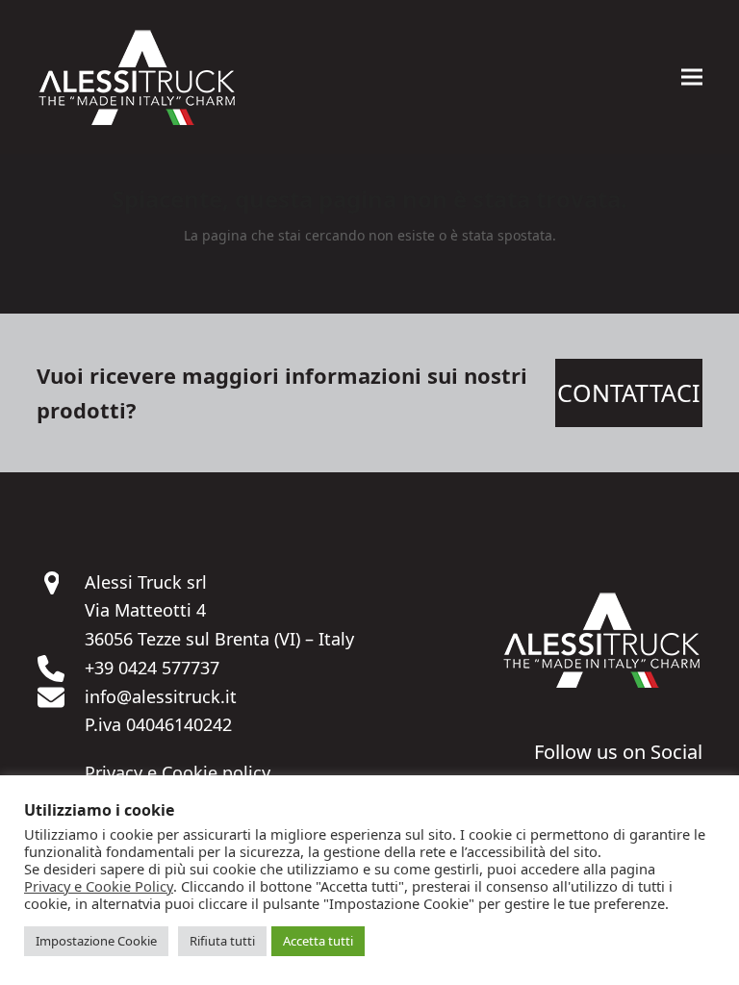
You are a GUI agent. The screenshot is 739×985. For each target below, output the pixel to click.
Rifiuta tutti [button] (222, 940)
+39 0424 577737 (152, 667)
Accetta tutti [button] (318, 940)
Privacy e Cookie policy (177, 772)
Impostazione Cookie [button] (96, 940)
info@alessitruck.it (161, 696)
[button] (691, 77)
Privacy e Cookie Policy (98, 886)
